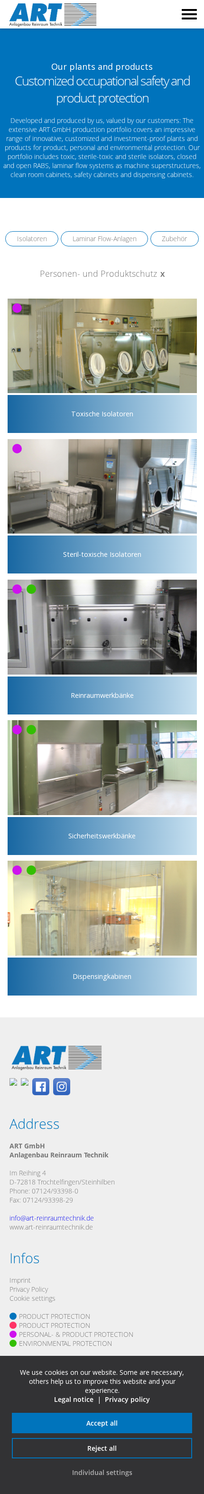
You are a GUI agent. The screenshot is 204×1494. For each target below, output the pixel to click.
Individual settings (102, 1472)
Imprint (20, 1280)
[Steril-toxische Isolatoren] (102, 571)
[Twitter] (24, 1087)
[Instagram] (61, 1087)
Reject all (102, 1448)
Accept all (102, 1423)
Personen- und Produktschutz (98, 273)
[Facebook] (40, 1087)
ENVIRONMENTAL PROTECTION (65, 1343)
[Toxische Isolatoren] (102, 431)
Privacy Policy (28, 1289)
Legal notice (73, 1399)
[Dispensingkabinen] (102, 993)
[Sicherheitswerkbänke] (102, 852)
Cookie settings (32, 1298)
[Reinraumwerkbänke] (102, 712)
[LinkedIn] (13, 1087)
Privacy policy (127, 1399)
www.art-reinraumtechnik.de (51, 1226)
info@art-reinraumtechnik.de (51, 1217)
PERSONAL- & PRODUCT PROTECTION (76, 1334)
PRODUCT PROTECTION (54, 1316)
